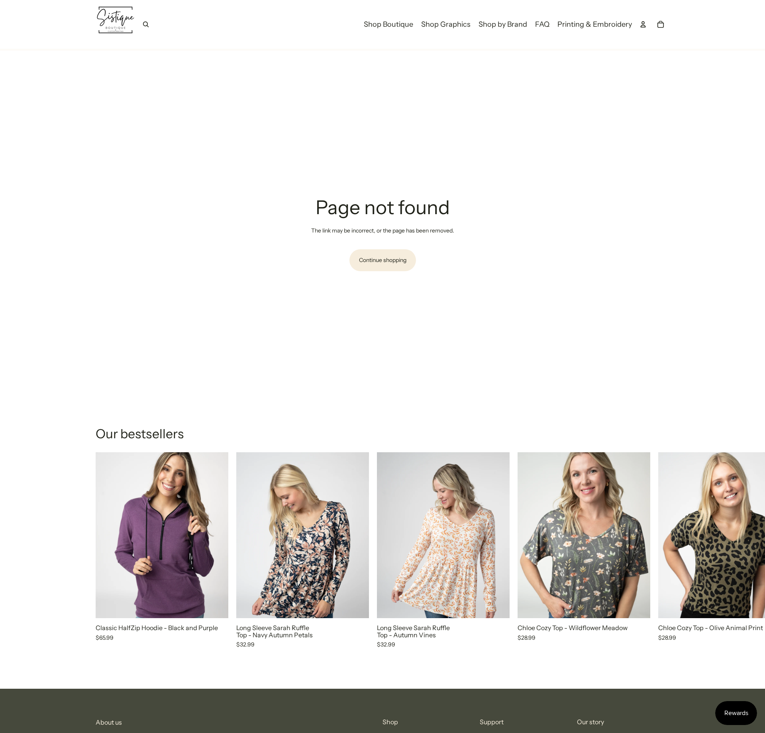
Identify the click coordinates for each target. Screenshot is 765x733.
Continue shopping (382, 260)
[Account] (643, 24)
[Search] (146, 24)
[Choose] (216, 606)
